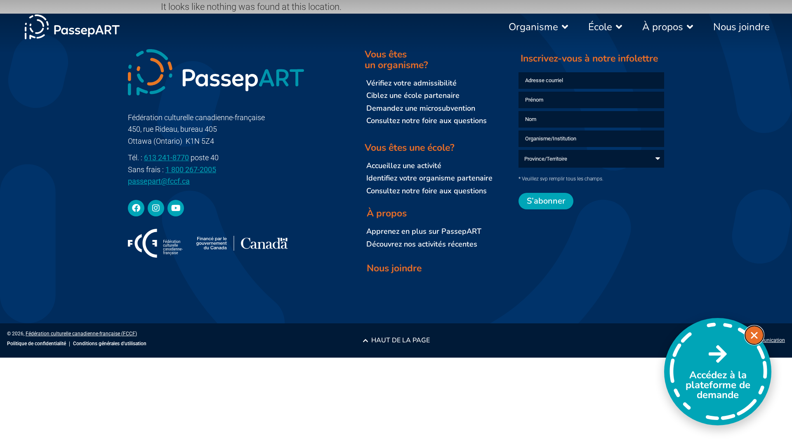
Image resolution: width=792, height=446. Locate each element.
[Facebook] (136, 208)
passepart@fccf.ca (159, 181)
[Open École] (619, 26)
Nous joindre (394, 268)
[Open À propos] (690, 26)
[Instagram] (156, 208)
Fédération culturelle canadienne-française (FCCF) (81, 334)
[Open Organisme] (565, 26)
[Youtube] (175, 208)
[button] (754, 335)
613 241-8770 (166, 157)
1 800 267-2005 (190, 169)
